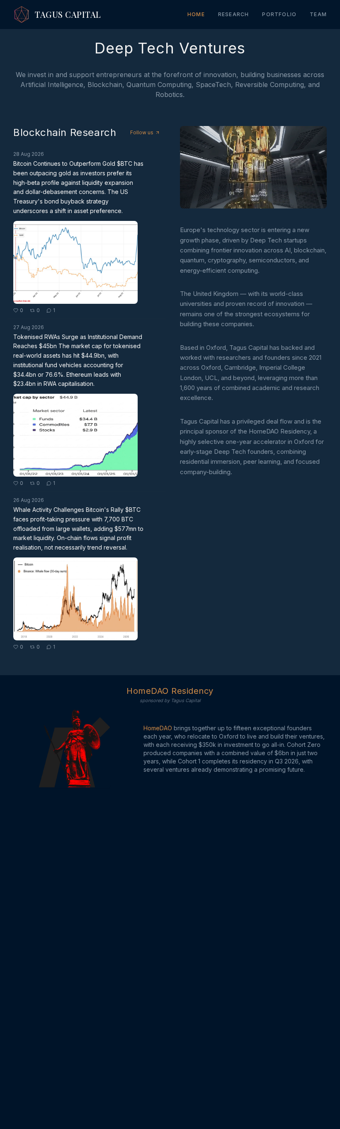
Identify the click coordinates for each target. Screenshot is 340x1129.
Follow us (141, 132)
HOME (196, 14)
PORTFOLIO (279, 14)
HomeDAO (157, 728)
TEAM (318, 14)
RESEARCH (233, 14)
